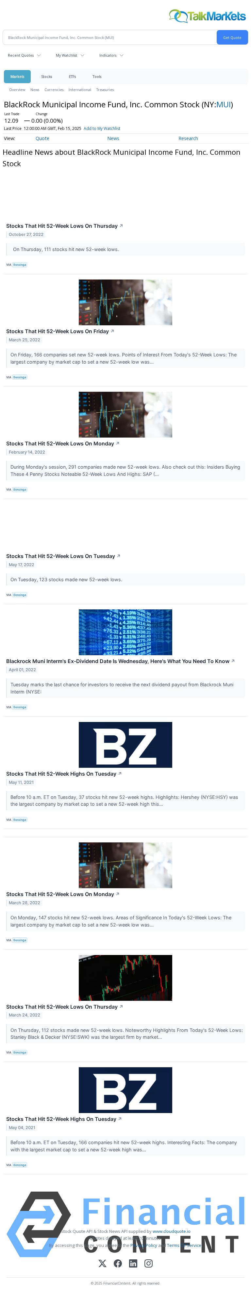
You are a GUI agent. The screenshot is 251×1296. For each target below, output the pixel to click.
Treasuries (105, 89)
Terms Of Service (184, 1245)
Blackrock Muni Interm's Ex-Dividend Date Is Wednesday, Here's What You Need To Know (120, 661)
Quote (42, 138)
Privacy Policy (143, 1245)
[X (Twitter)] (102, 1264)
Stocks (46, 76)
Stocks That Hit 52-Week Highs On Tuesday (64, 773)
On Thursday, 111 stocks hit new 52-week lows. (65, 249)
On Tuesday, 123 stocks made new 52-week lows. (67, 579)
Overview (17, 89)
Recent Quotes (21, 55)
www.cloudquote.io (172, 1231)
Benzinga (19, 264)
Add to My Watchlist (102, 128)
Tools (97, 76)
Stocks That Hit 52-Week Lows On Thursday (65, 226)
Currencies (53, 89)
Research (188, 138)
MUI (223, 104)
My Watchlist (66, 55)
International (80, 89)
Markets (17, 76)
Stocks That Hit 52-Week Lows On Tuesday (63, 556)
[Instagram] (148, 1264)
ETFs (72, 76)
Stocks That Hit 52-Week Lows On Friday (60, 331)
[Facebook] (118, 1264)
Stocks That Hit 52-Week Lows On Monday (63, 443)
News (34, 89)
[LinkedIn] (133, 1264)
